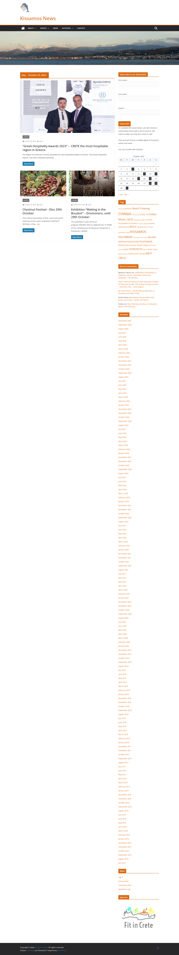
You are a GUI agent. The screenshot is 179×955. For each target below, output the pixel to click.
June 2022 (122, 529)
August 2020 (123, 618)
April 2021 (122, 586)
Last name (122, 94)
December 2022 (124, 505)
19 (139, 178)
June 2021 (122, 578)
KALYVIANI (149, 227)
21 (150, 178)
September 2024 (125, 421)
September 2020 (125, 614)
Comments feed (124, 885)
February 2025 (124, 401)
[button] (35, 28)
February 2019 (124, 690)
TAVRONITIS (135, 249)
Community (135, 215)
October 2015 (123, 851)
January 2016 (123, 839)
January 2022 (123, 550)
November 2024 (124, 413)
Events (43, 28)
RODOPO (140, 245)
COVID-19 (144, 214)
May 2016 (122, 823)
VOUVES (142, 254)
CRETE (129, 219)
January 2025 (123, 405)
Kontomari (136, 237)
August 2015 (123, 859)
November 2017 (124, 750)
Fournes (140, 223)
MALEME (152, 237)
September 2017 (125, 758)
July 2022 (122, 525)
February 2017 (124, 786)
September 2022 (125, 517)
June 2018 (122, 722)
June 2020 (122, 626)
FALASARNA (123, 223)
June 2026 (122, 337)
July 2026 (122, 333)
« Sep (120, 194)
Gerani (152, 223)
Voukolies (125, 254)
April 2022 (122, 537)
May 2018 (122, 726)
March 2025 (123, 397)
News (55, 28)
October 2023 (123, 465)
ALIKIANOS (127, 209)
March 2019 (123, 686)
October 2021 (123, 562)
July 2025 (122, 381)
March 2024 (123, 445)
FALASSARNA (132, 223)
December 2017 (124, 746)
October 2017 (123, 754)
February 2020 (124, 642)
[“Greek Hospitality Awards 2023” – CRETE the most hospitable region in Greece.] (67, 106)
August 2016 (123, 811)
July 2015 (122, 863)
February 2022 (124, 545)
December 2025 (124, 361)
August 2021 (123, 570)
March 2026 (123, 349)
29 (156, 183)
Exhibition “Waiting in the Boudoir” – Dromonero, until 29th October (90, 213)
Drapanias (137, 220)
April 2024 (122, 441)
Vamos (145, 249)
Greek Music (141, 227)
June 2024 (122, 433)
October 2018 (123, 706)
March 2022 (123, 541)
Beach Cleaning (141, 208)
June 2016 (122, 819)
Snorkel (120, 249)
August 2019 (123, 666)
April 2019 (122, 682)
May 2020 (122, 630)
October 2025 (123, 369)
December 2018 (124, 698)
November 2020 (124, 606)
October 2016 (123, 803)
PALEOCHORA (133, 241)
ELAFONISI (148, 220)
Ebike (143, 220)
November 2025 (124, 365)
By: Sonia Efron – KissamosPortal (131, 291)
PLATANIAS (146, 241)
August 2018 (123, 714)
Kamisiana (121, 232)
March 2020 (123, 638)
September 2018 (125, 710)
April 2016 (122, 827)
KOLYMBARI (125, 237)
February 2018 (124, 738)
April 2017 (122, 778)
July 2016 (122, 815)
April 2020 (122, 634)
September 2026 (125, 325)
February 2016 (124, 835)
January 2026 (123, 357)
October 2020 (123, 610)
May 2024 (122, 437)
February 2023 (124, 497)
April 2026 (122, 345)
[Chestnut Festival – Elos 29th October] (43, 183)
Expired (26, 137)
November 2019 (124, 654)
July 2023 (122, 477)
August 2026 (123, 329)
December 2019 (124, 650)
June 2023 (122, 481)
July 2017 (122, 766)
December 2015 (124, 843)
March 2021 (123, 590)
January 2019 (123, 694)
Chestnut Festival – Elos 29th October (42, 211)
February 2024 (124, 449)
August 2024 (123, 425)
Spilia (126, 249)
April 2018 (122, 730)
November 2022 (124, 509)
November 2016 (124, 799)
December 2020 (124, 602)
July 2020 (122, 622)
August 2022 (123, 521)
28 (150, 183)
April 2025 (122, 393)
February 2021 (124, 594)
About (31, 28)
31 (127, 188)
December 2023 (124, 457)
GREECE (132, 226)
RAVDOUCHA (123, 245)
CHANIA (124, 213)
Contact (81, 28)
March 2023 (123, 493)
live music (143, 237)
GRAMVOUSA (123, 227)
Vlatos (150, 249)
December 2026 (124, 321)
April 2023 (122, 489)
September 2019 (125, 662)
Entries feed (123, 881)
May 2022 (122, 533)
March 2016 (123, 831)
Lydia (41, 141)
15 (156, 174)
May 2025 (122, 389)
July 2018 (122, 718)
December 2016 (124, 795)
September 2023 (125, 469)
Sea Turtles (152, 245)
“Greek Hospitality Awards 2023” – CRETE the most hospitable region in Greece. (65, 148)
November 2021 (124, 558)
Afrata (120, 209)
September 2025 (125, 373)
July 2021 (122, 574)
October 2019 (123, 658)
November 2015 (124, 847)
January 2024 (123, 453)
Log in (120, 877)
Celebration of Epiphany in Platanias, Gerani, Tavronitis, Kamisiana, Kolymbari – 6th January (137, 275)
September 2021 (125, 566)
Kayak (128, 232)
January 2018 (123, 742)
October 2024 (123, 417)
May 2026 (122, 341)
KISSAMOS (138, 231)
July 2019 (122, 670)
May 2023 (122, 485)
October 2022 (123, 513)
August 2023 (123, 473)
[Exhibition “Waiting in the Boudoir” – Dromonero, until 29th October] (92, 183)
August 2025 (123, 377)
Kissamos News (38, 18)
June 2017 (122, 770)
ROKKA (146, 245)
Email (121, 108)
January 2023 (123, 501)
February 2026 (124, 353)
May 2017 (122, 774)
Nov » (126, 194)
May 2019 (122, 678)
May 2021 (122, 582)
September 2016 (125, 807)
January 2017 (123, 790)
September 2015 (125, 855)
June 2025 (122, 385)
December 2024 (124, 409)
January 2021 (123, 598)
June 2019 (122, 674)
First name (122, 80)
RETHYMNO (133, 245)
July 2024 (122, 429)
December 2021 (124, 554)
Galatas (146, 223)
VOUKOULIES (133, 254)
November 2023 (124, 461)
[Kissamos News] (23, 28)
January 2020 (123, 646)
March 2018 (123, 734)
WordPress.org (124, 889)
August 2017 (123, 762)
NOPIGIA (122, 241)
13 (144, 174)
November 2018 (124, 702)
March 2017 (123, 782)
